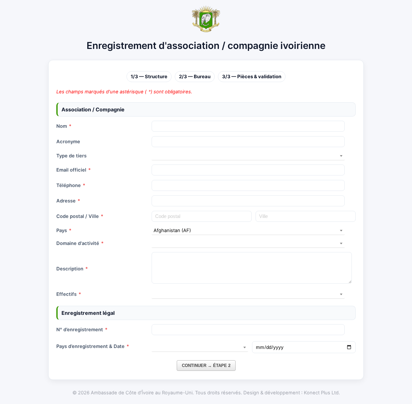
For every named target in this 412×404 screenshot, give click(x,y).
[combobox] (248, 155)
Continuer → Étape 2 (206, 365)
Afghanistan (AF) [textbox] (172, 230)
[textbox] (248, 155)
